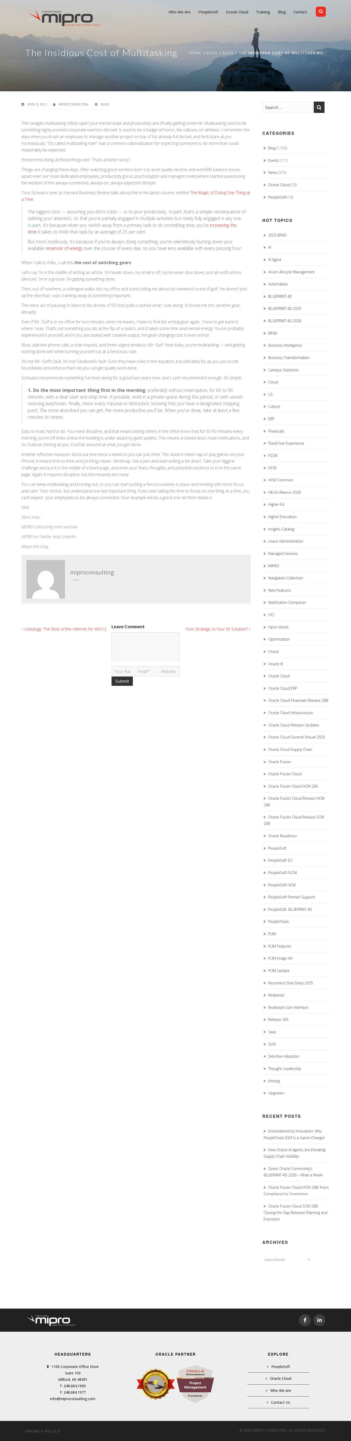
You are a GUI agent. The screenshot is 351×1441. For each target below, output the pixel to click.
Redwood (276, 995)
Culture (274, 406)
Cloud (273, 382)
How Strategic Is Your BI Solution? (216, 629)
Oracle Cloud (279, 184)
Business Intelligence (285, 345)
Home (195, 53)
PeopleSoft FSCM (282, 872)
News (272, 172)
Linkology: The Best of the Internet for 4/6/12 (65, 629)
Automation (278, 284)
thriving (274, 1080)
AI (269, 247)
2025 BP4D (277, 235)
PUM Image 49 (280, 958)
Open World (278, 627)
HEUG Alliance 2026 (284, 492)
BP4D (272, 333)
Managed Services (283, 553)
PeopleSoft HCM (281, 884)
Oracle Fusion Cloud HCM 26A (293, 786)
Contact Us (280, 1402)
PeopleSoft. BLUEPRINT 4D (290, 909)
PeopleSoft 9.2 (280, 860)
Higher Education (282, 516)
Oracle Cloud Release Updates (293, 725)
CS (270, 394)
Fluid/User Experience (286, 443)
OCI (271, 614)
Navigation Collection (285, 577)
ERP (271, 418)
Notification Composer (287, 602)
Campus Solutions (283, 369)
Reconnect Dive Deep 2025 (290, 982)
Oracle (273, 651)
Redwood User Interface (288, 1007)
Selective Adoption (283, 1056)
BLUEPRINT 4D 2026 (284, 320)
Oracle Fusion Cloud (285, 773)
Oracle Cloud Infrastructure (290, 712)
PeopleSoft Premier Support (291, 897)
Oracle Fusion (279, 761)
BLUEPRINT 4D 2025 (284, 308)
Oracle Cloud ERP (282, 688)
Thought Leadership (284, 1068)
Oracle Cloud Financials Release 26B (298, 700)
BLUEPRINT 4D (280, 296)
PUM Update (279, 970)
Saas (272, 1031)
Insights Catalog (281, 529)
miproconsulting (74, 104)
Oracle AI (275, 663)
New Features (279, 590)
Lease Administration (285, 541)
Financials (276, 431)
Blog (212, 53)
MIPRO (273, 565)
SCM (272, 1044)
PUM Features (279, 946)
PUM (272, 933)
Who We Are (280, 1390)
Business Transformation (288, 357)
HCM (272, 467)
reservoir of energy (64, 248)
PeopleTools (278, 921)
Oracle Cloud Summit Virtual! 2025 (296, 737)
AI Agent (274, 259)
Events (273, 160)
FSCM (273, 455)
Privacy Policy (42, 1431)
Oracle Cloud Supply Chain (290, 749)
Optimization (279, 639)
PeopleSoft (277, 197)
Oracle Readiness (282, 835)
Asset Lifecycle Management (291, 271)
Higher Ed (276, 504)
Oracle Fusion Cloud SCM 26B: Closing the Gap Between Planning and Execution (295, 1212)
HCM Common (280, 480)
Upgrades (276, 1093)
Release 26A (278, 1019)
